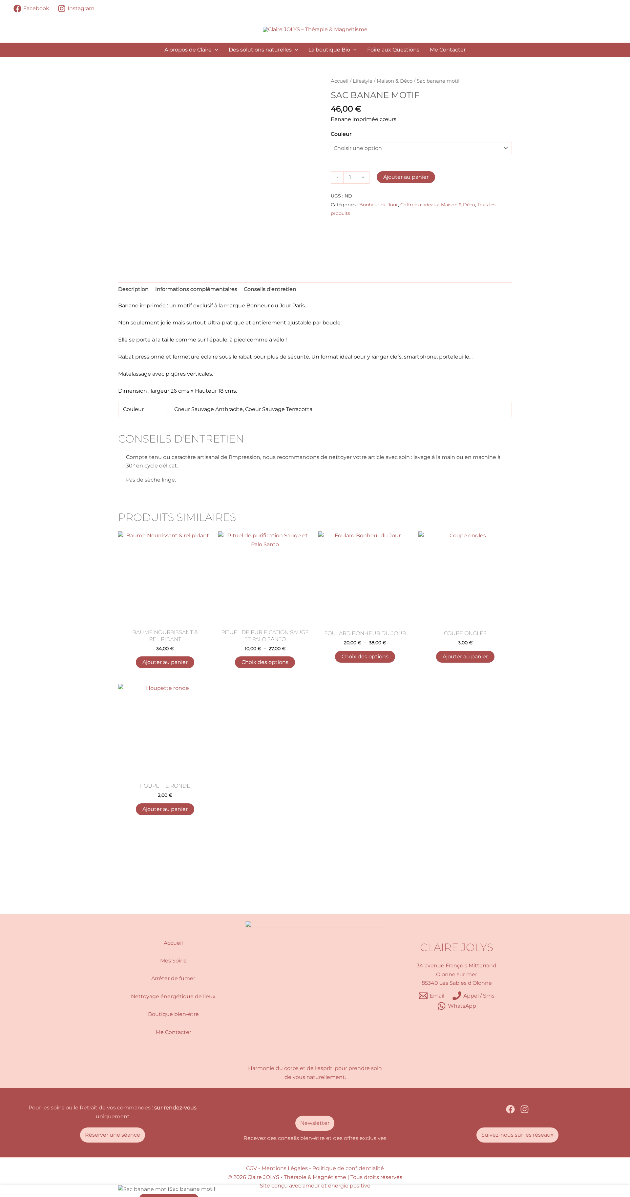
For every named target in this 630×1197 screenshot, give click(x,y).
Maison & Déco (394, 81)
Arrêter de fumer (173, 978)
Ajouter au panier (406, 177)
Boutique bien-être (173, 1014)
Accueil (339, 81)
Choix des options (265, 662)
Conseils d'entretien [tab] (270, 289)
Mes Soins (173, 961)
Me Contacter (448, 50)
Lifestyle (362, 81)
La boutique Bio (329, 50)
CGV (251, 1168)
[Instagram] (524, 1109)
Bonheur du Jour (378, 205)
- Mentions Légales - (284, 1168)
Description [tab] (133, 289)
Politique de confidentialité (348, 1168)
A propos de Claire (188, 50)
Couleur (341, 134)
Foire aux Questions (393, 50)
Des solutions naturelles (260, 50)
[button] (215, 50)
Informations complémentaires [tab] (196, 289)
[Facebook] (510, 1109)
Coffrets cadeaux (419, 205)
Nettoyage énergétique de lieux (173, 996)
